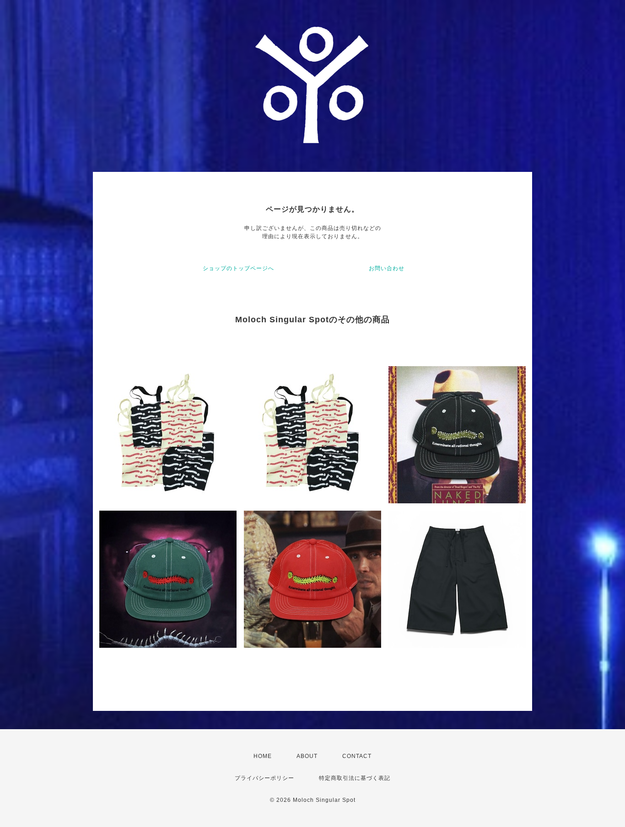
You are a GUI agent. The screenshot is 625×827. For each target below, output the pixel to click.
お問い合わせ (386, 268)
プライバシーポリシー (264, 778)
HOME (262, 756)
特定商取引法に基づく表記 (354, 778)
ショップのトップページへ (238, 268)
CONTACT (357, 756)
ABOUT (307, 756)
